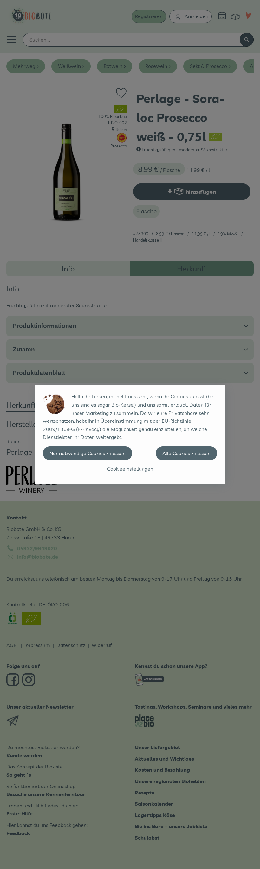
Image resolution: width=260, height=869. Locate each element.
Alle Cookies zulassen (186, 453)
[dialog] (130, 434)
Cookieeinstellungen (130, 469)
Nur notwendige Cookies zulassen (87, 453)
